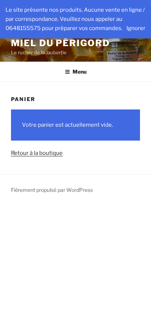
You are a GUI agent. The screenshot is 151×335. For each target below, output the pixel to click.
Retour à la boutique (37, 153)
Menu (79, 71)
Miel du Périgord (60, 43)
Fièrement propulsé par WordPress (52, 190)
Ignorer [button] (136, 28)
